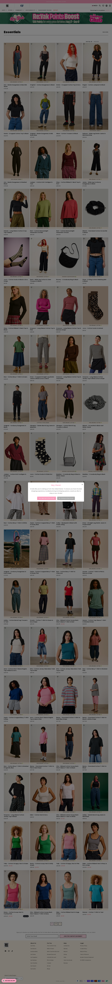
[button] (9, 980)
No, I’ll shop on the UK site (66, 498)
